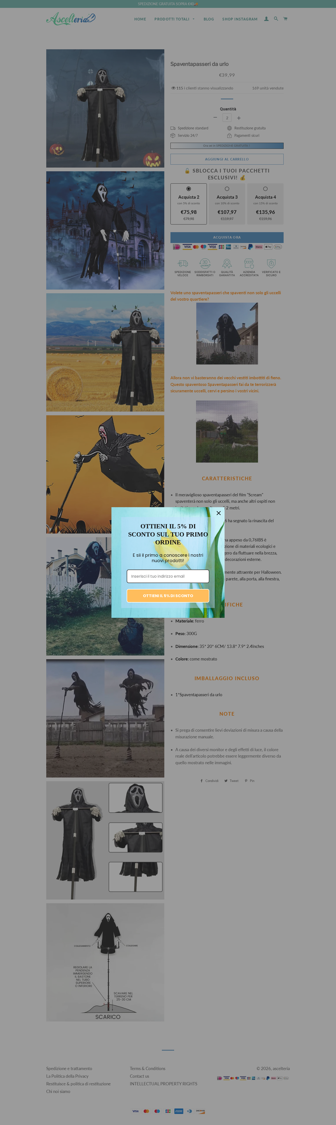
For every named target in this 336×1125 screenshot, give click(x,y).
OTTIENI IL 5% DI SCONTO (168, 596)
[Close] (219, 513)
